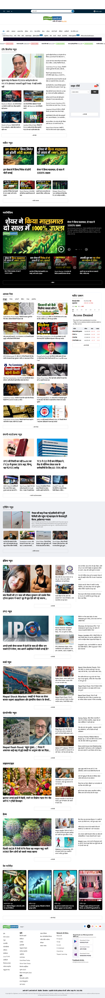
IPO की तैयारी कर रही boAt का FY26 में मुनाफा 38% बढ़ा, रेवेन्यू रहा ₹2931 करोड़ (17, 464)
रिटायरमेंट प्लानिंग (24, 978)
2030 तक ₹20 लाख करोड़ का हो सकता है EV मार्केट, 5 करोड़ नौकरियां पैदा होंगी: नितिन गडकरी (56, 62)
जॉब (51, 36)
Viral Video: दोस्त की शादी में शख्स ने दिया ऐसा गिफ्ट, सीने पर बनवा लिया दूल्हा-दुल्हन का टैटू (60, 544)
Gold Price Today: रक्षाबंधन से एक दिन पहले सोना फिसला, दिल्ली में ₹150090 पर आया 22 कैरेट (18, 399)
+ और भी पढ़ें (35, 427)
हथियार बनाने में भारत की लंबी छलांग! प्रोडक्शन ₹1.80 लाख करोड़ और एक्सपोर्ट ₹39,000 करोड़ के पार (55, 98)
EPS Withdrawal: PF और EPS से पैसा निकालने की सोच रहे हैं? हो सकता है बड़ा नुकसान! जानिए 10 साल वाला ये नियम (18, 357)
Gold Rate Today (25, 960)
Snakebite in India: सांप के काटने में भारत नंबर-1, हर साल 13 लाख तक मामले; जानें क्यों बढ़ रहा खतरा (27, 544)
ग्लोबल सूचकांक (72, 36)
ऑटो (23, 36)
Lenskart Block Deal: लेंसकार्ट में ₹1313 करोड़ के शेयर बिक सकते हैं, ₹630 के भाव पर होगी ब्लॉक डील (32, 127)
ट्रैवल (48, 31)
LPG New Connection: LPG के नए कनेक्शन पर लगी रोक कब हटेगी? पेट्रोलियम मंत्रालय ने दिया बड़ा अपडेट (51, 337)
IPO (31, 31)
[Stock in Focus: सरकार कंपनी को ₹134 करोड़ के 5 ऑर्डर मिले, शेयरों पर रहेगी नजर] (11, 117)
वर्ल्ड (15, 36)
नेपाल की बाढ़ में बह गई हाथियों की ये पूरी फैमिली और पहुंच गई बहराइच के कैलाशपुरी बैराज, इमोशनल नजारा (49, 516)
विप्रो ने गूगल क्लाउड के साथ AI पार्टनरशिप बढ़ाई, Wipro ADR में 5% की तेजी (56, 74)
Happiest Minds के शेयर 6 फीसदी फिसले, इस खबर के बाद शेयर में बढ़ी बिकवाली (55, 110)
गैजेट (19, 36)
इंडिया (26, 31)
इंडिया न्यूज (8, 560)
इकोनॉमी (22, 945)
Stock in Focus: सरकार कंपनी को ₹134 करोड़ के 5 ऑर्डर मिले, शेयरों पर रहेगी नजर (11, 127)
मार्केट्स (5, 950)
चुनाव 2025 (23, 969)
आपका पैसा (20, 31)
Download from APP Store (82, 948)
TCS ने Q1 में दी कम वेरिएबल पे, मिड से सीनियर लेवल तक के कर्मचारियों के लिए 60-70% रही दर (52, 464)
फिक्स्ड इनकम (7, 963)
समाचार (13, 31)
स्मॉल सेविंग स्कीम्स (45, 939)
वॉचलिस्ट (5, 953)
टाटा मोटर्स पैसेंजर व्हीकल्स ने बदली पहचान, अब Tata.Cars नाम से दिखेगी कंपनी (32, 106)
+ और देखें (84, 114)
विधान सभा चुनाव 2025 (26, 973)
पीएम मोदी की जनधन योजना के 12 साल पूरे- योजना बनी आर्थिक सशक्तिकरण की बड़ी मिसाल (56, 92)
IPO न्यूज (7, 611)
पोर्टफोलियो (6, 947)
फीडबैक (40, 990)
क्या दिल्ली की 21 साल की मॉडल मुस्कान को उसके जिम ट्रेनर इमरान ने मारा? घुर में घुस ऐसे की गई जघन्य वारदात (56, 86)
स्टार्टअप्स (22, 957)
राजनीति (5, 943)
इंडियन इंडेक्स (36, 36)
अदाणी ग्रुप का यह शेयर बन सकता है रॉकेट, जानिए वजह (43, 192)
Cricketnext (60, 948)
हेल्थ (43, 31)
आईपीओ (22, 954)
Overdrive (60, 951)
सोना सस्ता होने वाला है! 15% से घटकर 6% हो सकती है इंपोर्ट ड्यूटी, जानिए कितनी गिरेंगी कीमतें (18, 337)
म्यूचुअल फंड (6, 970)
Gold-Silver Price (8, 36)
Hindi (8, 11)
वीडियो (60, 31)
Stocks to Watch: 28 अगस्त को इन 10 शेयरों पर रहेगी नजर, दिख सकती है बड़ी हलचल (11, 106)
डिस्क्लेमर (45, 990)
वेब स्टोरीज (37, 31)
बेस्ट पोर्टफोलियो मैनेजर (46, 936)
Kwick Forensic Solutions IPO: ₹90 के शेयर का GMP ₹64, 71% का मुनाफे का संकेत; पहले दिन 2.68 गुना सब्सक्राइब (55, 104)
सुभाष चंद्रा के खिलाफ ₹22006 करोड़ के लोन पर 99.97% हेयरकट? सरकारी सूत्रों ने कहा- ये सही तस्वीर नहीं (22, 83)
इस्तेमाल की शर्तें (62, 990)
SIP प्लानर (22, 984)
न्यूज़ (4, 940)
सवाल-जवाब (43, 945)
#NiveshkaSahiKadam (87, 36)
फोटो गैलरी (54, 31)
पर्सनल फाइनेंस (7, 966)
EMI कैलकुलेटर (24, 981)
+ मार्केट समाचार (35, 200)
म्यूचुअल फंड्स (23, 948)
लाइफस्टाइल (28, 36)
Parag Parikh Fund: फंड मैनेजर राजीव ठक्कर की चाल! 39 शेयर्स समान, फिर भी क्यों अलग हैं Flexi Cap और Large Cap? (52, 358)
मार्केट (8, 31)
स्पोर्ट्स (59, 36)
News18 (59, 936)
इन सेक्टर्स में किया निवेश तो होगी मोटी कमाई (17, 171)
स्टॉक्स (21, 942)
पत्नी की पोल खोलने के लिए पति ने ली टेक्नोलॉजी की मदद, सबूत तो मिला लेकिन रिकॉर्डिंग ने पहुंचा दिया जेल (10, 544)
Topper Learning (62, 954)
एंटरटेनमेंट (64, 36)
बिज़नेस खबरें (23, 936)
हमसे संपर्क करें (33, 990)
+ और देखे (34, 135)
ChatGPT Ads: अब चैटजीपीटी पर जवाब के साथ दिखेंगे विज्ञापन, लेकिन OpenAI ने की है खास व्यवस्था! (59, 488)
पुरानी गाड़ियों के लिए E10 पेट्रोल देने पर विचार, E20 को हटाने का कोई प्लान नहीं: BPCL (56, 56)
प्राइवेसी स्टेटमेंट (53, 990)
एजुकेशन (46, 36)
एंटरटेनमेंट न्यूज (10, 712)
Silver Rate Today (25, 963)
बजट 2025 (6, 937)
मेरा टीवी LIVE (74, 31)
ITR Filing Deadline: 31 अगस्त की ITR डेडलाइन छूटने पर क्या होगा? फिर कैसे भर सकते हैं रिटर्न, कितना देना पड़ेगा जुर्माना (52, 400)
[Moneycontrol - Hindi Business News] (52, 19)
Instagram (92, 926)
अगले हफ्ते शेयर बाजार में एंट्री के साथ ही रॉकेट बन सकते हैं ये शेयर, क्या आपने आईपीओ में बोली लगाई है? (56, 80)
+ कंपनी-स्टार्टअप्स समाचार (35, 495)
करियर (68, 990)
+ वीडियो (52, 282)
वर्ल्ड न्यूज (7, 662)
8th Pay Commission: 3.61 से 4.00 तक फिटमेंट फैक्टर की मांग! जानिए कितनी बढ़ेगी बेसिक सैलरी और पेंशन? (18, 379)
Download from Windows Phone (82, 954)
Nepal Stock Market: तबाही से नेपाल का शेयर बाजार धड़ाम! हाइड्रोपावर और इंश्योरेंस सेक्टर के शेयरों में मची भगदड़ (56, 129)
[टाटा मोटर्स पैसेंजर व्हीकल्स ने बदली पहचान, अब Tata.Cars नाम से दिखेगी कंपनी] (33, 96)
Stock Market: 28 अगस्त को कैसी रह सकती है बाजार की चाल (27, 193)
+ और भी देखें (86, 345)
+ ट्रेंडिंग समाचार (35, 551)
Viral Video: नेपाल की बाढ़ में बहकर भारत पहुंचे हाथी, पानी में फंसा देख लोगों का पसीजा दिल (43, 544)
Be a (64, 21)
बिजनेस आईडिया (24, 966)
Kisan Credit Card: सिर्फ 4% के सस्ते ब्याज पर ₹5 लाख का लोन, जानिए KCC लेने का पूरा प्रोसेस (52, 318)
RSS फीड (79, 990)
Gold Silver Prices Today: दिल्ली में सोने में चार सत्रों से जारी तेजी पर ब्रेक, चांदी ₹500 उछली (18, 420)
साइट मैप (73, 990)
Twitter (88, 926)
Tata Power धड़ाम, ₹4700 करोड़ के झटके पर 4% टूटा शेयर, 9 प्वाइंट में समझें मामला (27, 488)
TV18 (58, 942)
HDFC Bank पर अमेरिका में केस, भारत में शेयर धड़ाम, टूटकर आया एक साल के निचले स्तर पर (10, 488)
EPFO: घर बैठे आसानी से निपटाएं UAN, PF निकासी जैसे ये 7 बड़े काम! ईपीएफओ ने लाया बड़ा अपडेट (52, 420)
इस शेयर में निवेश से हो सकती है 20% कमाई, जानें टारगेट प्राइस (10, 193)
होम (4, 31)
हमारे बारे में (25, 990)
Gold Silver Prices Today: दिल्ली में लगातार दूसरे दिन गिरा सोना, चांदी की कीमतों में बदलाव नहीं (56, 68)
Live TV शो (6, 956)
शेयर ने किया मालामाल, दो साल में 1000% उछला (50, 171)
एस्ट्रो (54, 36)
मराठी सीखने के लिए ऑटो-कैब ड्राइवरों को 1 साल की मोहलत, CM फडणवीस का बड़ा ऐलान (56, 116)
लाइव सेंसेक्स (43, 933)
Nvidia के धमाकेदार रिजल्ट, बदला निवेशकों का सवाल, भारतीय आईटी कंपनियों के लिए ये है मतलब (43, 488)
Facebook (85, 926)
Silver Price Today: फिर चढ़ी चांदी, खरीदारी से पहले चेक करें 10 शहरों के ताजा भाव (52, 379)
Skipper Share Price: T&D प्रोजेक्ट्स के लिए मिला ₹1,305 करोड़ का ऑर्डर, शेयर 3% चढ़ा (60, 193)
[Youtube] (100, 926)
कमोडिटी (66, 31)
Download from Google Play (82, 941)
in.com (59, 945)
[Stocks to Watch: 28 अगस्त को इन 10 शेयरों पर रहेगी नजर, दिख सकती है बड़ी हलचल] (11, 96)
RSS (96, 926)
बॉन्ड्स (41, 942)
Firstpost (59, 939)
